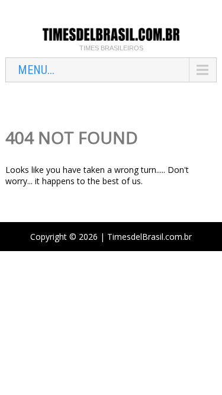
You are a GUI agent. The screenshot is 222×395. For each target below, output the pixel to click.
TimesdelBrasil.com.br (149, 236)
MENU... (36, 70)
